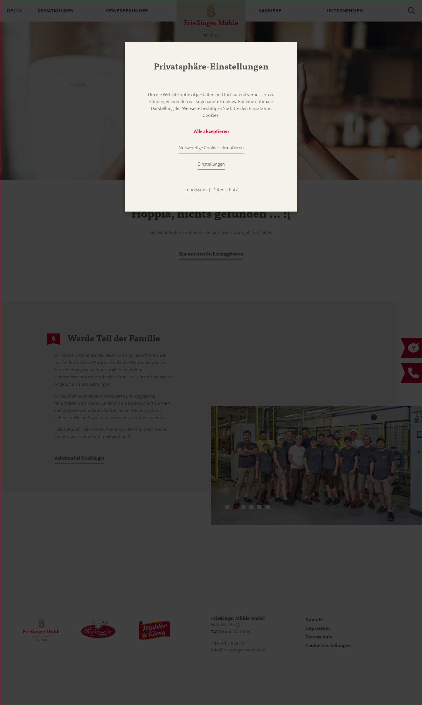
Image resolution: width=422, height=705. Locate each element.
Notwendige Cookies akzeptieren (211, 147)
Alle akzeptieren (211, 131)
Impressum (195, 189)
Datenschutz (225, 189)
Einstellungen (211, 164)
